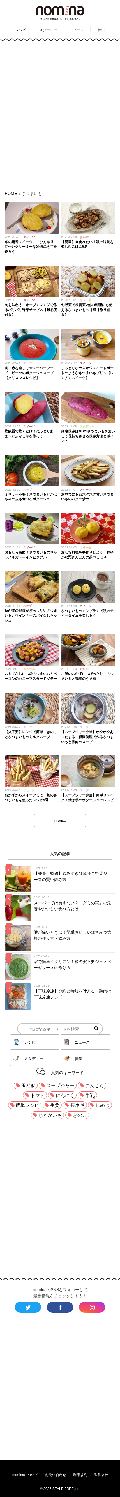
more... (60, 820)
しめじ (103, 1105)
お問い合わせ (55, 1474)
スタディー (48, 29)
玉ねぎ (28, 1085)
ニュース (77, 29)
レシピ (20, 29)
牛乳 (90, 1095)
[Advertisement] (60, 114)
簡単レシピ (27, 1105)
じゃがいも (50, 1115)
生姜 (54, 1105)
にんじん (94, 1085)
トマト (38, 1095)
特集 (101, 29)
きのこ (80, 1115)
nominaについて (25, 1474)
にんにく (65, 1095)
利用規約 (80, 1474)
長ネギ (77, 1105)
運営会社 (101, 1474)
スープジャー (60, 1085)
